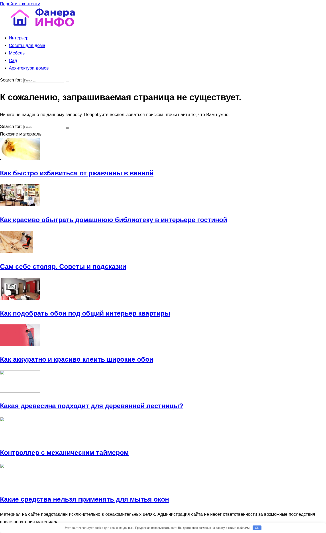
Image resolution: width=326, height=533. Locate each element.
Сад (13, 60)
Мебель (17, 52)
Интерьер (18, 37)
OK (257, 527)
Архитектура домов (29, 68)
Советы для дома (27, 45)
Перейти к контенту (20, 3)
